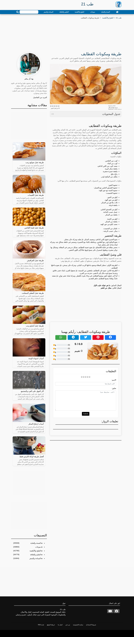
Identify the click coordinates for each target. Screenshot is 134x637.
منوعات (92, 12)
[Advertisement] (67, 34)
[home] (117, 12)
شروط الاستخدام (91, 625)
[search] (18, 12)
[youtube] (110, 611)
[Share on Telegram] (73, 337)
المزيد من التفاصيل (40, 97)
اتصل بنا (60, 625)
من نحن (67, 625)
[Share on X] (85, 337)
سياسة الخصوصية (78, 625)
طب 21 (118, 18)
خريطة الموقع (51, 625)
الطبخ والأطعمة (79, 12)
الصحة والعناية (105, 12)
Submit (85, 414)
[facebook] (116, 611)
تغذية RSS (41, 625)
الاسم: (114, 380)
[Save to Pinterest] (98, 337)
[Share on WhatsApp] (60, 337)
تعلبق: (114, 388)
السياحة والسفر (48, 12)
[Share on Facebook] (110, 337)
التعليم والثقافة (64, 12)
